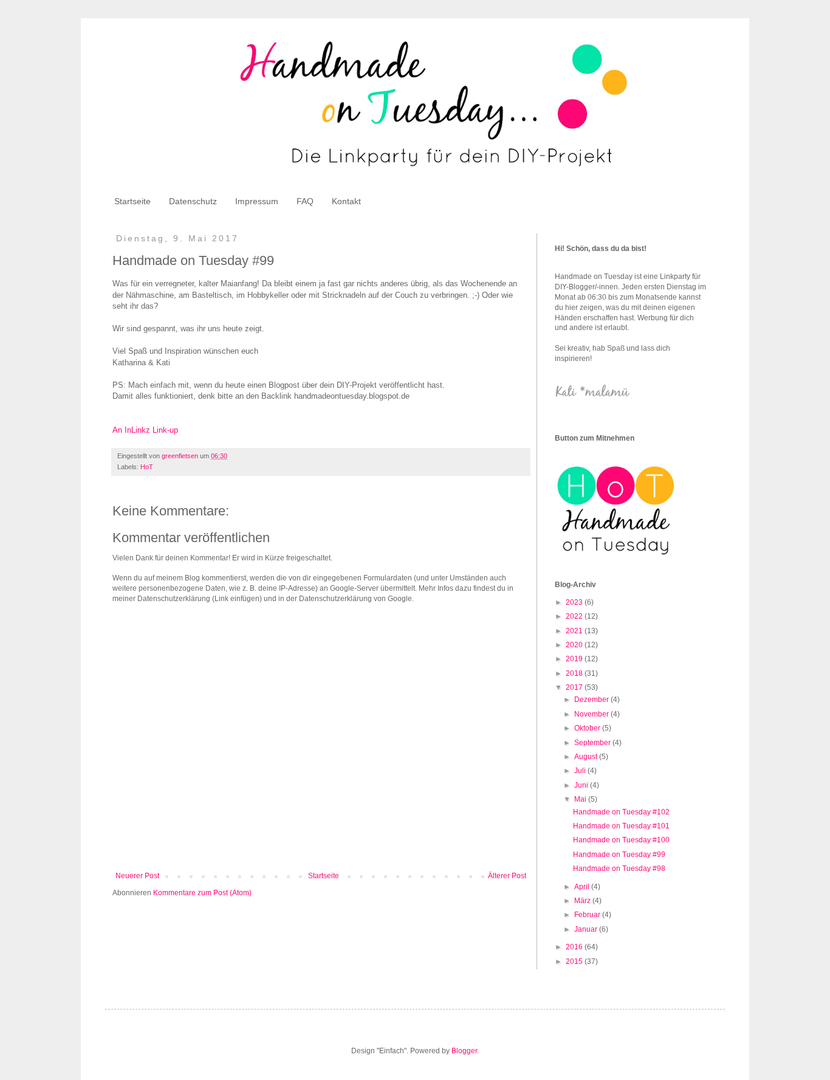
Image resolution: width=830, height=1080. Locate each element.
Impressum (256, 201)
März (583, 900)
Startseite (132, 201)
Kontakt (346, 201)
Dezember (592, 699)
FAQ (305, 201)
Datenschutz (193, 201)
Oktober (588, 728)
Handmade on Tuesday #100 (621, 840)
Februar (588, 914)
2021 (575, 631)
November (592, 714)
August (586, 756)
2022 (575, 616)
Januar (586, 929)
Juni (582, 785)
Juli (581, 770)
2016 (575, 947)
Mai (581, 799)
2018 (575, 673)
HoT (146, 466)
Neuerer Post (137, 876)
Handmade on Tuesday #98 (619, 868)
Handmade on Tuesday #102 (621, 812)
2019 (575, 659)
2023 (575, 602)
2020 (575, 645)
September (593, 742)
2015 (575, 961)
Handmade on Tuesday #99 (619, 854)
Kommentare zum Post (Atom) (202, 893)
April (582, 886)
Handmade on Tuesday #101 (621, 826)
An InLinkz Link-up (145, 430)
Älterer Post (507, 876)
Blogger (464, 1051)
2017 (575, 687)
